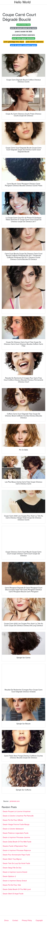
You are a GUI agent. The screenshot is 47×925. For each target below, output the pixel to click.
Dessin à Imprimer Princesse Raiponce (17, 850)
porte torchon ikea (23, 25)
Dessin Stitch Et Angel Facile (13, 893)
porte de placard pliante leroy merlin (23, 28)
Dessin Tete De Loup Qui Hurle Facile (16, 863)
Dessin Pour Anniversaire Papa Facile (16, 854)
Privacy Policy (27, 920)
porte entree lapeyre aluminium (23, 38)
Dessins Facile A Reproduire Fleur (15, 846)
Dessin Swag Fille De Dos (12, 867)
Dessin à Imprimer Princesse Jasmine (16, 837)
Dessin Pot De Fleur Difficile (13, 820)
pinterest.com (15, 801)
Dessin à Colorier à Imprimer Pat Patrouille (18, 816)
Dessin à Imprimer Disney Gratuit (15, 880)
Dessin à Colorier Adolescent (13, 829)
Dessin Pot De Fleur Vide (12, 885)
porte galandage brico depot (14, 42)
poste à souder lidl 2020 (23, 31)
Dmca (6, 920)
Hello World (22, 2)
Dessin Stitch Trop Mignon (12, 859)
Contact (15, 920)
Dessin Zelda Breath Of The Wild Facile (17, 842)
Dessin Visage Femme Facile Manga (16, 824)
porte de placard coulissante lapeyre (23, 45)
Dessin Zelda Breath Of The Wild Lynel (17, 889)
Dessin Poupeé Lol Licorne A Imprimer (17, 811)
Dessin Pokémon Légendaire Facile (15, 833)
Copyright (39, 920)
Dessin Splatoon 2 (9, 876)
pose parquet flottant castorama (23, 35)
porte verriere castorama (34, 42)
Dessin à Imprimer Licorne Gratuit (15, 872)
